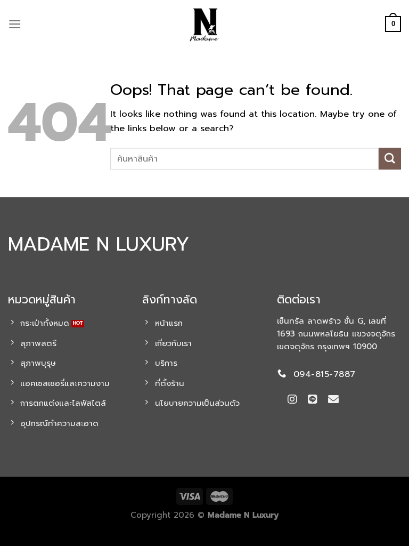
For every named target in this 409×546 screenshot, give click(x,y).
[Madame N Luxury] (204, 24)
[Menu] (15, 24)
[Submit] (390, 159)
